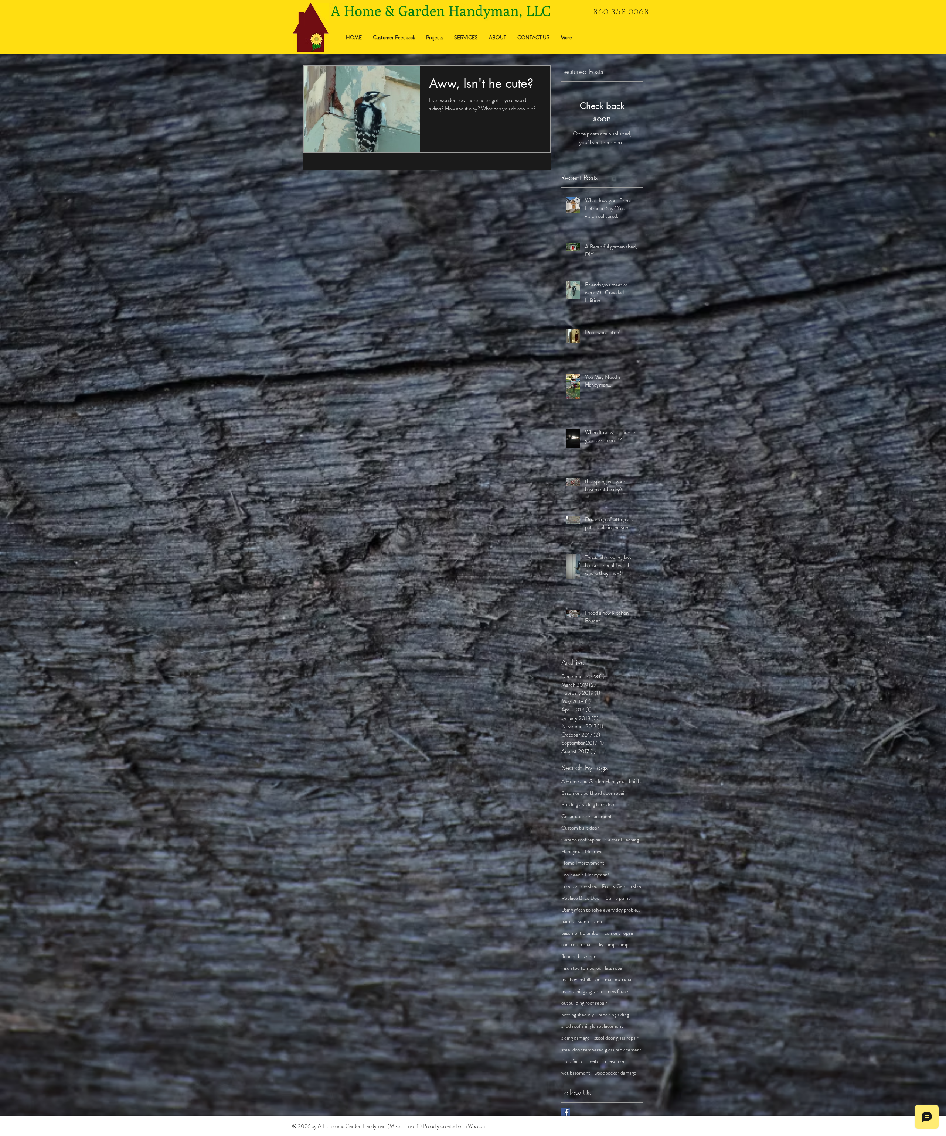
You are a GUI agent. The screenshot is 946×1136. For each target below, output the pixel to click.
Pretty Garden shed (622, 886)
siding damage (575, 1037)
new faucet (619, 991)
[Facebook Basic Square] (565, 1112)
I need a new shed (579, 886)
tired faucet (573, 1061)
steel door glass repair (616, 1037)
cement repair (619, 933)
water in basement (608, 1061)
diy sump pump (613, 944)
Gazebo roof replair (581, 839)
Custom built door (580, 827)
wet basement (575, 1073)
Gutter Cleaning (622, 839)
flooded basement (579, 956)
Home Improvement (582, 862)
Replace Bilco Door (581, 898)
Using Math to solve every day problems (602, 909)
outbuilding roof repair (584, 1002)
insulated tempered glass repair (593, 968)
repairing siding (613, 1014)
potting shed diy (577, 1014)
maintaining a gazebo (582, 991)
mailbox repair (619, 979)
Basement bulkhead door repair (593, 793)
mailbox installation (580, 979)
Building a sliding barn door (588, 804)
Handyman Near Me (582, 851)
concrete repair (577, 944)
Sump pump (618, 898)
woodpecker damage (615, 1073)
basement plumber (580, 933)
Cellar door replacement (586, 816)
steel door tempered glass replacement (601, 1049)
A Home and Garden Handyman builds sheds (602, 781)
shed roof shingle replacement (592, 1026)
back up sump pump (581, 921)
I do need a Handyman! (585, 874)
